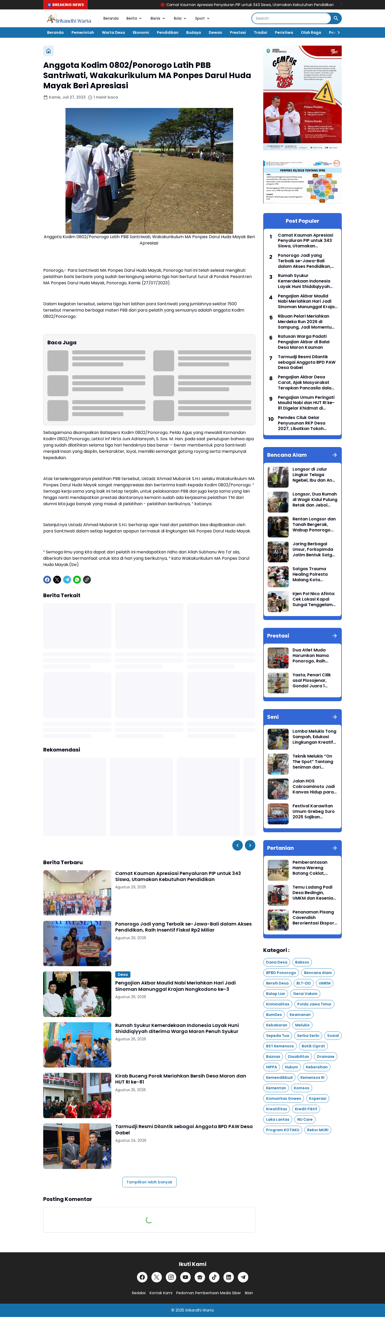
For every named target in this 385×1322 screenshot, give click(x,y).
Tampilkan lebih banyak (149, 1182)
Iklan (249, 1293)
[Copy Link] (87, 580)
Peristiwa (284, 32)
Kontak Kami (161, 1293)
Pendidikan (167, 32)
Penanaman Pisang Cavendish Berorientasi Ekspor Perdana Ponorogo (313, 918)
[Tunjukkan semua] (335, 455)
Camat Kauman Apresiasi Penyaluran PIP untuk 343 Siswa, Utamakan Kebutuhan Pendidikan (205, 4)
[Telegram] (67, 580)
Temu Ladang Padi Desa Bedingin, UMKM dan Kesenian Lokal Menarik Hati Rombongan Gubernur (314, 893)
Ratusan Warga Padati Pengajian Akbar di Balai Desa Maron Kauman (303, 342)
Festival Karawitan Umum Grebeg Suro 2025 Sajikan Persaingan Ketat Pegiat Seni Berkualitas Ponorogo (314, 811)
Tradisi (260, 32)
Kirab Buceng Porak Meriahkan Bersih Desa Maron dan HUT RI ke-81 (180, 1079)
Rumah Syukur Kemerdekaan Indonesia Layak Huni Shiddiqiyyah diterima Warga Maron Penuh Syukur (177, 1028)
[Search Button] (336, 18)
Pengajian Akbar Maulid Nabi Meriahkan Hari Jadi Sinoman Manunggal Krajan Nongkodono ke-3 (175, 986)
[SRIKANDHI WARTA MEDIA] (69, 18)
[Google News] (200, 1277)
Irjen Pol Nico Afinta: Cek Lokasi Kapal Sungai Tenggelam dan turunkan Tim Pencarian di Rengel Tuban (314, 599)
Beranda (111, 18)
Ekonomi (141, 32)
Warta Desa (113, 32)
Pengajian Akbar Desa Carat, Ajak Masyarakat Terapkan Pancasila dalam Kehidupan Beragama (307, 382)
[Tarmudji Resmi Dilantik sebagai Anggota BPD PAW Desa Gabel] (77, 1146)
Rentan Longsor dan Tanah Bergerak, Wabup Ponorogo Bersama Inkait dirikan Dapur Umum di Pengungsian (315, 524)
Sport (200, 18)
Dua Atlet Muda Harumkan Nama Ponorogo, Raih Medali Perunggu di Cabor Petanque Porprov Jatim (313, 656)
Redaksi (139, 1293)
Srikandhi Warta (199, 1310)
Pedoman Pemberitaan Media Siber (208, 1293)
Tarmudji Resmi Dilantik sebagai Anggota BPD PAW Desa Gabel (184, 1129)
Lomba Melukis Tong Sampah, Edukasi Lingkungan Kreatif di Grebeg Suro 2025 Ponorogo (315, 737)
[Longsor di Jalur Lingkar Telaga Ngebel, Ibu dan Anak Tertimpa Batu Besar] (278, 477)
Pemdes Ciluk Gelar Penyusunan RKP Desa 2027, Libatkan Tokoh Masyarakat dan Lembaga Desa (306, 423)
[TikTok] (214, 1277)
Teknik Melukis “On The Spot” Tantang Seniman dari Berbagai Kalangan (313, 762)
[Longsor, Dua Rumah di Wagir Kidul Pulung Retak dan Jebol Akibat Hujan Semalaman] (278, 502)
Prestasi (238, 32)
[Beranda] (48, 51)
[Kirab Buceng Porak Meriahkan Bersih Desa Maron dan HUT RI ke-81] (77, 1095)
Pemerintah (83, 32)
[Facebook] (47, 580)
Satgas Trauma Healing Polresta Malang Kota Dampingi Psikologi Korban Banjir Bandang (313, 574)
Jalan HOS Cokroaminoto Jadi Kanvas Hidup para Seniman (314, 787)
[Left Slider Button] (237, 845)
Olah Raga (311, 32)
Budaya (193, 32)
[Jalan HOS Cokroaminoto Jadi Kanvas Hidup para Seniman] (278, 789)
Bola (178, 18)
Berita (131, 18)
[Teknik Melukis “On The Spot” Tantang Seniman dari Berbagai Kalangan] (278, 764)
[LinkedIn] (228, 1277)
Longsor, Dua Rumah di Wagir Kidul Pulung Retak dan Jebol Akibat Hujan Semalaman (315, 500)
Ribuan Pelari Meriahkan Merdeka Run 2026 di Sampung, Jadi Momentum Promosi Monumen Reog (307, 322)
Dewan (215, 32)
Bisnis (155, 18)
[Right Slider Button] (336, 32)
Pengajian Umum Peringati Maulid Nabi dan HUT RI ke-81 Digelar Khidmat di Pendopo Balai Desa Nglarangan (306, 403)
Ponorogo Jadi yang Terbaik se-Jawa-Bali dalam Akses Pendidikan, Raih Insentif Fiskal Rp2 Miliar (183, 927)
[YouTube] (185, 1277)
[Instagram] (171, 1277)
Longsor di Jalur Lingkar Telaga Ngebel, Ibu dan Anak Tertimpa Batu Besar (315, 475)
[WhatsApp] (77, 580)
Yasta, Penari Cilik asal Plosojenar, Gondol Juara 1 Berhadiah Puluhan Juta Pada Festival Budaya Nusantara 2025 (313, 680)
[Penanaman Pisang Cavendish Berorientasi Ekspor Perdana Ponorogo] (278, 920)
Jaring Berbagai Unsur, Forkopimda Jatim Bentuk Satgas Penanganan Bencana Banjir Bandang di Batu (315, 549)
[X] (57, 580)
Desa (123, 974)
